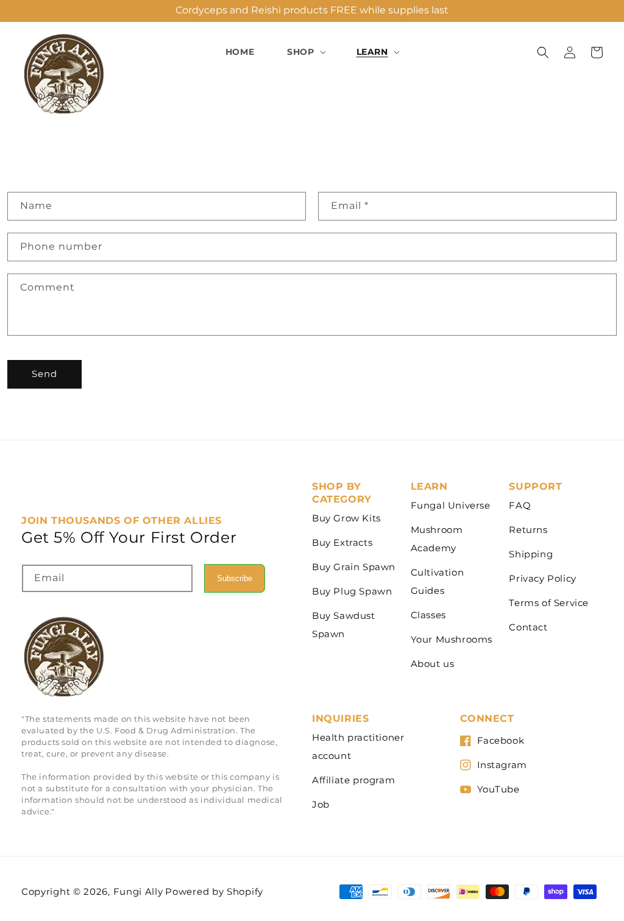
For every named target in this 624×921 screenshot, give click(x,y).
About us (433, 663)
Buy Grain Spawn (353, 567)
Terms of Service (549, 603)
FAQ (520, 505)
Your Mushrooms (451, 639)
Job (321, 804)
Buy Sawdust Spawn (343, 625)
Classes (428, 615)
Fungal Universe (451, 505)
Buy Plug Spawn (352, 591)
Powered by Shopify (214, 891)
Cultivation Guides (437, 581)
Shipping (531, 554)
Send (44, 373)
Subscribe (234, 578)
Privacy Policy (542, 578)
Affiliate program (353, 780)
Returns (528, 529)
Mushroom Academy (437, 539)
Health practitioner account (358, 746)
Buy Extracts (342, 542)
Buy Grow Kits (346, 518)
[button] (305, 52)
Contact (528, 627)
